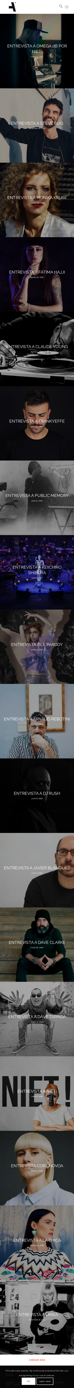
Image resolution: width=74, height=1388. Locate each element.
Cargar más (37, 1360)
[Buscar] (59, 7)
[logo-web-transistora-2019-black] (31, 7)
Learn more (45, 1381)
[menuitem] (59, 7)
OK (28, 1381)
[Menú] (66, 7)
